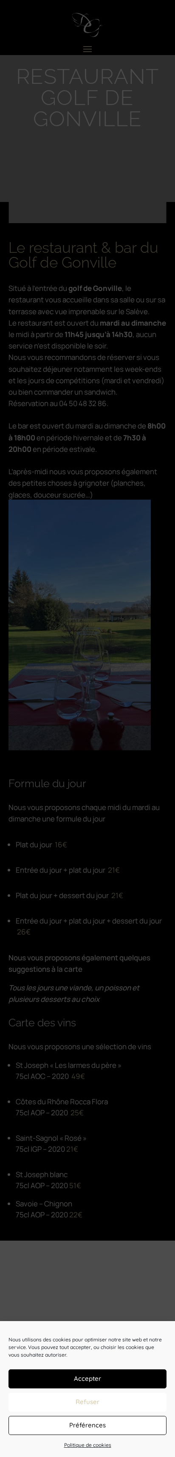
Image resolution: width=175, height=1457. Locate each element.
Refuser (87, 1402)
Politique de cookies (87, 1445)
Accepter (87, 1378)
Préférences (87, 1425)
